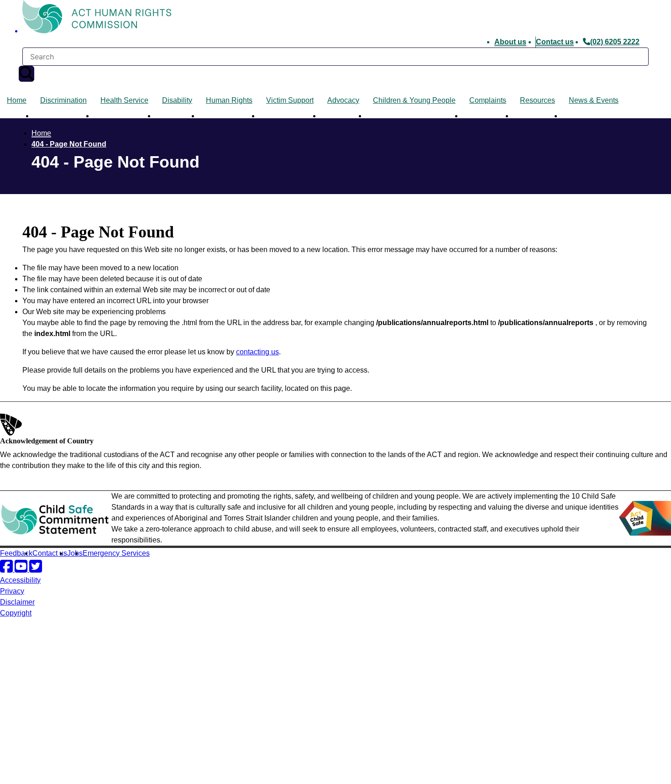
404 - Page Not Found (68, 144)
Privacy (12, 591)
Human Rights (229, 100)
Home (16, 100)
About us (510, 42)
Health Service (124, 100)
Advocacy (343, 100)
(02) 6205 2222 (615, 42)
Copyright (15, 613)
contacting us (257, 352)
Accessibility (20, 580)
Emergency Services (116, 553)
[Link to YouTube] (22, 569)
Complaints (487, 100)
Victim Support (290, 100)
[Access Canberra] (32, 742)
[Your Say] (50, 706)
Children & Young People (414, 100)
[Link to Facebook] (7, 569)
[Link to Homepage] (335, 18)
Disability (177, 100)
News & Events (594, 100)
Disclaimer (17, 602)
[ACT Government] (32, 778)
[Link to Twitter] (35, 569)
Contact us (555, 42)
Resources (537, 100)
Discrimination (63, 100)
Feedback (16, 553)
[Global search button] (26, 73)
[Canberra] (32, 649)
